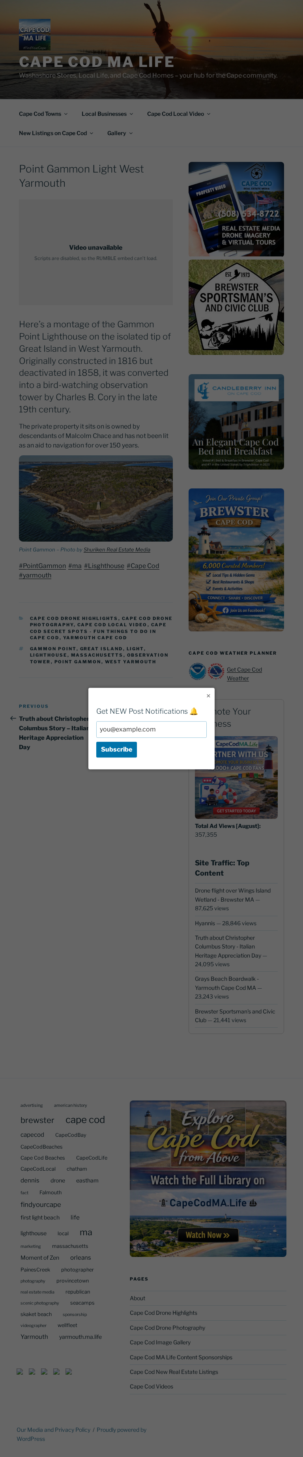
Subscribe (116, 749)
